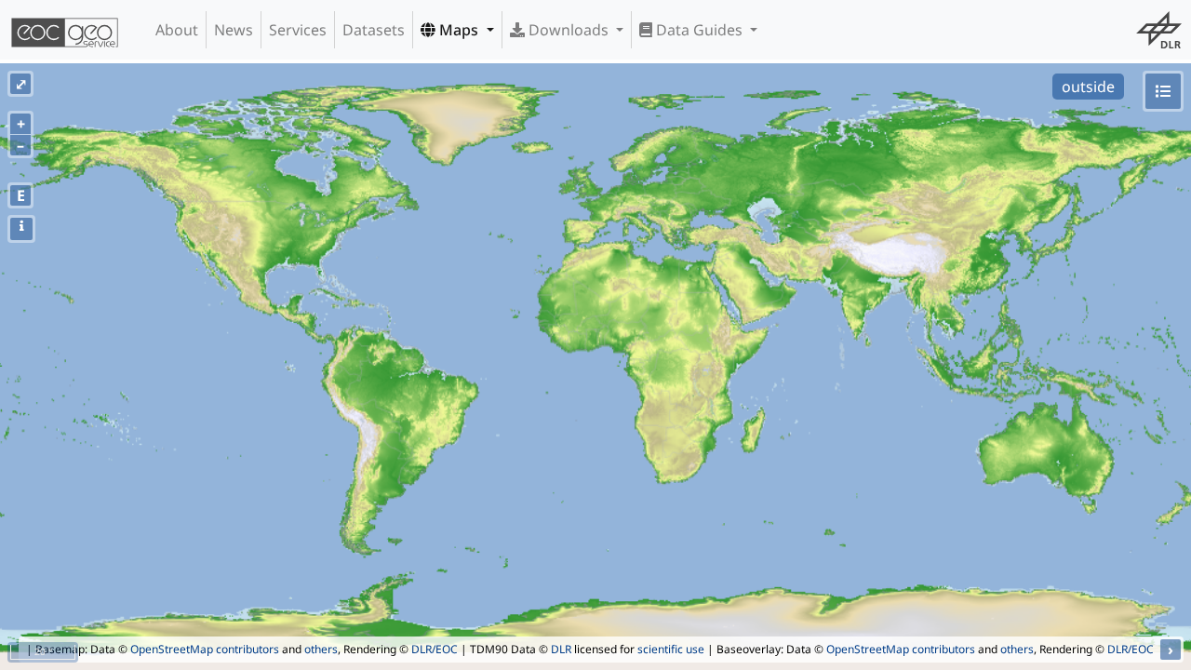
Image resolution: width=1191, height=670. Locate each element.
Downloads (568, 30)
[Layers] (1163, 91)
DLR (561, 649)
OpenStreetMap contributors (204, 649)
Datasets (373, 30)
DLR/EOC (434, 649)
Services (298, 30)
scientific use (670, 649)
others (321, 649)
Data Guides (699, 30)
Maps (458, 30)
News (233, 30)
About (176, 30)
